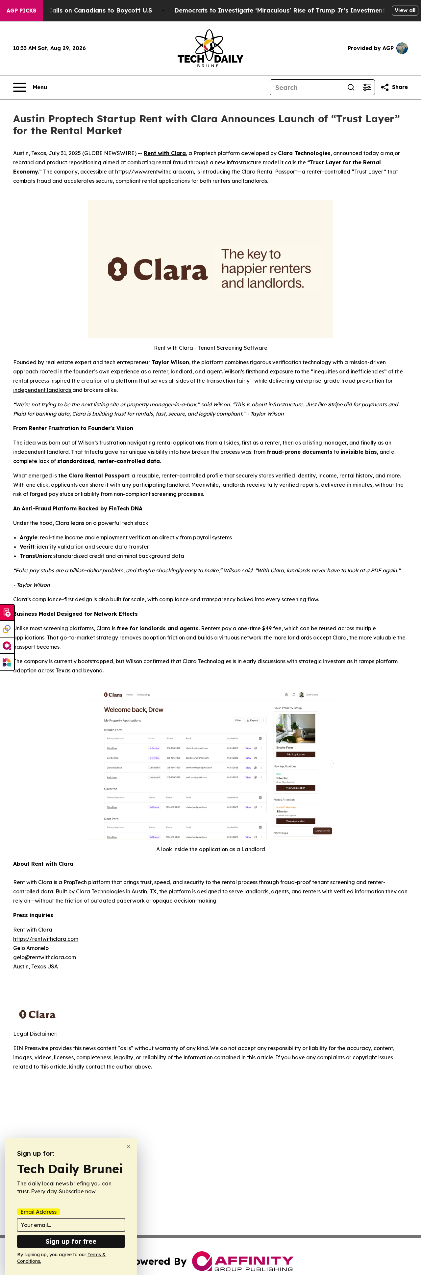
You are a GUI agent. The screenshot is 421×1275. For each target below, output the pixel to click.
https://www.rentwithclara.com (154, 171)
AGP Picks (21, 10)
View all (405, 10)
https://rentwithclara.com (45, 939)
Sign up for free (71, 1241)
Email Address (38, 1211)
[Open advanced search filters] (367, 87)
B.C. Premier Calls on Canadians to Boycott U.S (81, 10)
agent (214, 371)
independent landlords (42, 390)
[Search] (351, 87)
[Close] (128, 1147)
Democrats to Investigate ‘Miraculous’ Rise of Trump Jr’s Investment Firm (287, 10)
